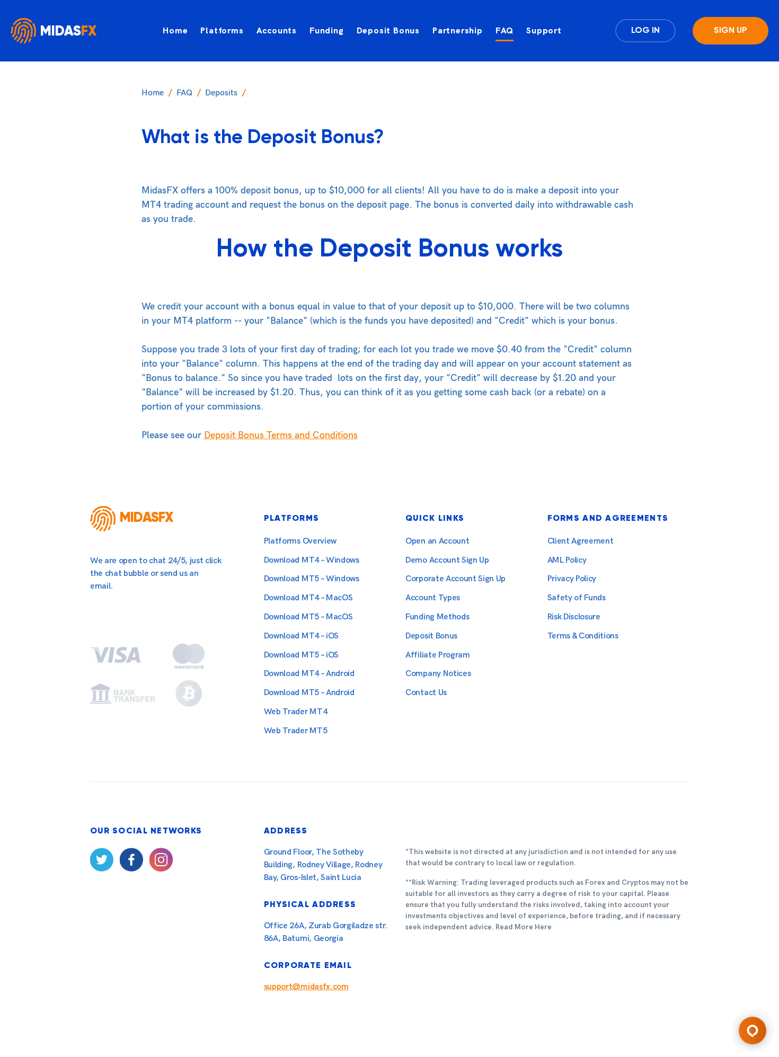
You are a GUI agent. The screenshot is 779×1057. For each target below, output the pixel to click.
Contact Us (426, 693)
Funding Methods (437, 617)
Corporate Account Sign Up (455, 579)
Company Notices (438, 674)
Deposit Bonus (388, 30)
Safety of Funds (576, 598)
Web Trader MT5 (295, 731)
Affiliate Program (437, 655)
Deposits (221, 93)
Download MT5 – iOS (301, 655)
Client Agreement (580, 541)
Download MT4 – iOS (301, 636)
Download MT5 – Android (309, 693)
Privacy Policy (572, 579)
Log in (645, 30)
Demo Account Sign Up (447, 560)
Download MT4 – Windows (311, 560)
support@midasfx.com (306, 987)
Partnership (457, 30)
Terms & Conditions (582, 636)
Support (544, 30)
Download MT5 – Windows (311, 579)
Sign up (730, 30)
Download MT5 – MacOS (308, 617)
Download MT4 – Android (309, 674)
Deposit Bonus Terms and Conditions (281, 435)
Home (175, 30)
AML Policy (567, 560)
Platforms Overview (300, 541)
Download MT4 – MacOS (308, 598)
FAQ (504, 30)
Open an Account (437, 541)
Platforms (221, 30)
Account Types (432, 598)
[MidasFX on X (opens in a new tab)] (101, 861)
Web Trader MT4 (295, 712)
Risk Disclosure (573, 617)
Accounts (276, 30)
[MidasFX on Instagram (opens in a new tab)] (161, 861)
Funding (326, 30)
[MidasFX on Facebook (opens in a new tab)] (131, 861)
